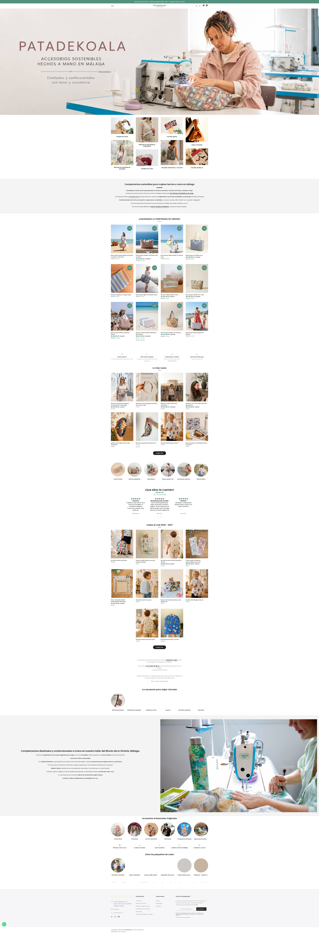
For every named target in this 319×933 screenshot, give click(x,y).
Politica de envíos (141, 903)
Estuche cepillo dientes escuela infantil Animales (145, 561)
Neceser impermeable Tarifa (169, 295)
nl (132, 882)
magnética (123, 931)
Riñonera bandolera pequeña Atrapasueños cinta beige (120, 404)
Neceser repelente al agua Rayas (121, 295)
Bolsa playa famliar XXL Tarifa (195, 295)
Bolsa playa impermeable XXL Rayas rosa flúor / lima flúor (122, 256)
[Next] (206, 882)
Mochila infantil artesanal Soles (145, 639)
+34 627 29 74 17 (118, 913)
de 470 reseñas (158, 495)
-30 (178, 882)
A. (186, 882)
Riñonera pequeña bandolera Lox (146, 443)
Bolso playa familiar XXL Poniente (171, 332)
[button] (158, 517)
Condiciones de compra (143, 909)
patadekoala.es (134, 197)
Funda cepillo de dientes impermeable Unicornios (193, 561)
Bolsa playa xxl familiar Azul (194, 255)
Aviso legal (139, 911)
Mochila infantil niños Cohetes (170, 639)
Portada (123, 882)
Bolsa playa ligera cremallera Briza (146, 295)
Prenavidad (143, 882)
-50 (154, 882)
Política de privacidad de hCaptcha (185, 914)
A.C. (194, 882)
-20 (162, 882)
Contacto (116, 909)
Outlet (113, 882)
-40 (170, 882)
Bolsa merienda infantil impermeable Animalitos (118, 600)
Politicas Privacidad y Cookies (144, 914)
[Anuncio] (159, 2)
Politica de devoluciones (143, 906)
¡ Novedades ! (104, 72)
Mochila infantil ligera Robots (170, 443)
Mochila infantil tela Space (119, 560)
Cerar (111, 1)
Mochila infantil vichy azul (143, 600)
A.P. (202, 882)
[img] (159, 492)
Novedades (159, 903)
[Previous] (112, 882)
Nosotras (158, 906)
